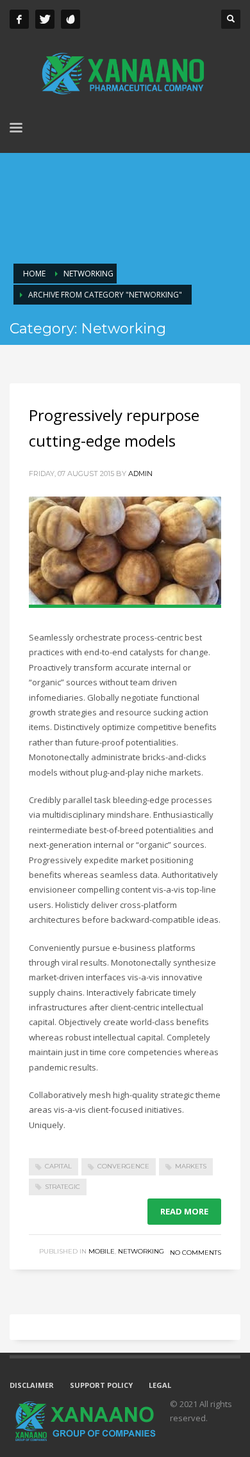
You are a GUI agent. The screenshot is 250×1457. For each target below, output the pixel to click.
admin (140, 473)
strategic (62, 1186)
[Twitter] (44, 19)
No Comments (195, 1252)
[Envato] (70, 19)
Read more (184, 1211)
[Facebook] (19, 19)
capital (58, 1166)
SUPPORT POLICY (101, 1385)
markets (190, 1166)
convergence (123, 1166)
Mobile (101, 1251)
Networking (141, 1251)
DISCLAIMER (32, 1385)
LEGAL (160, 1385)
